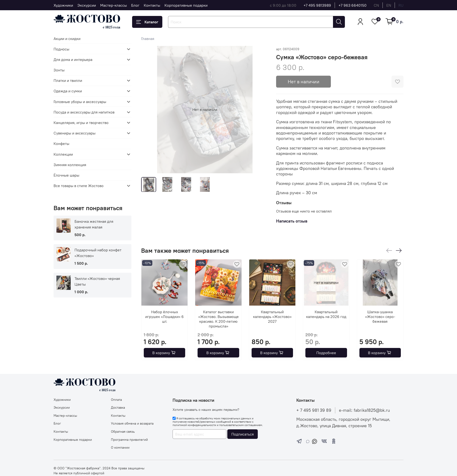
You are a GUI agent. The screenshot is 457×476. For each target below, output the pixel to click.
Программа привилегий (129, 439)
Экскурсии (86, 5)
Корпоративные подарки (186, 5)
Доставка (118, 407)
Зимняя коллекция (70, 164)
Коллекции (63, 154)
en (388, 5)
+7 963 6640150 (352, 5)
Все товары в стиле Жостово (79, 185)
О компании (120, 447)
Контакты (152, 5)
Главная (147, 38)
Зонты (59, 70)
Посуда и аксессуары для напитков (84, 112)
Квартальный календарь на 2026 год (326, 314)
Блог (135, 5)
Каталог (151, 22)
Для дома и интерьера (73, 59)
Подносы (61, 49)
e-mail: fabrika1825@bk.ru (364, 410)
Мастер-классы (113, 5)
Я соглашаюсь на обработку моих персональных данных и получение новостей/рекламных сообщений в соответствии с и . (218, 421)
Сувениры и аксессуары (74, 133)
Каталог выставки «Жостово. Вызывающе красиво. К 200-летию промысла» (218, 319)
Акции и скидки (67, 38)
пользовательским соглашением (240, 425)
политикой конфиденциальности (194, 425)
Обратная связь (123, 431)
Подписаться (242, 434)
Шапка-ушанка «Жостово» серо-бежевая (380, 317)
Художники (63, 5)
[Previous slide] (148, 109)
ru (400, 5)
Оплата (116, 399)
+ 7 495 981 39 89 (313, 410)
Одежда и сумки (68, 91)
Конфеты (61, 143)
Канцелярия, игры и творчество (81, 122)
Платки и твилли (68, 80)
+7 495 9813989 (317, 5)
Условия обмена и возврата (132, 423)
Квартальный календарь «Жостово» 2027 (272, 317)
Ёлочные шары (66, 175)
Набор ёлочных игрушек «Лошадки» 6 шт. (164, 317)
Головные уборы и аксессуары (80, 101)
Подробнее (326, 352)
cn (376, 5)
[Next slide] (261, 109)
